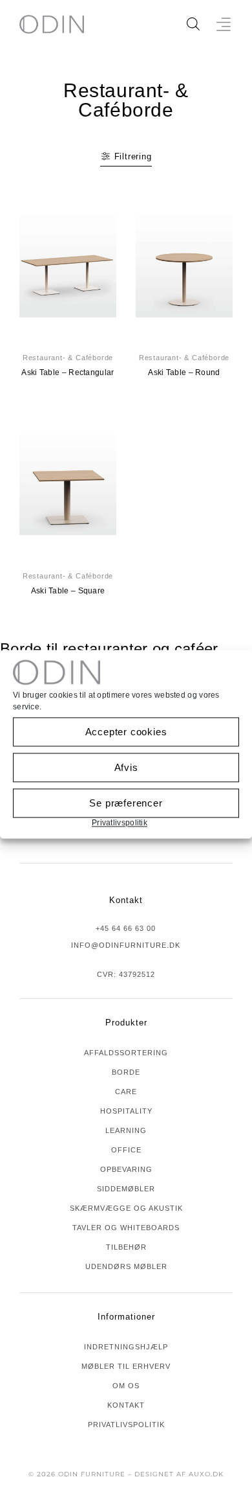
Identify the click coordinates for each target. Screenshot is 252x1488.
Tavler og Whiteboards (126, 1227)
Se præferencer (125, 802)
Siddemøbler (126, 1189)
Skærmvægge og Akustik (126, 1208)
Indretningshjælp (126, 1347)
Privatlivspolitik (119, 822)
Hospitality (126, 1111)
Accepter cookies (126, 731)
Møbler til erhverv (126, 1366)
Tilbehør (126, 1247)
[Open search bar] (193, 23)
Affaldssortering (126, 1053)
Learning (126, 1130)
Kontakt (126, 1405)
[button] (224, 24)
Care (126, 1091)
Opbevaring (126, 1169)
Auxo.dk (206, 1474)
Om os (126, 1386)
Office (126, 1150)
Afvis (126, 767)
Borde (126, 1072)
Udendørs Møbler (126, 1266)
